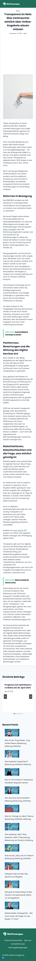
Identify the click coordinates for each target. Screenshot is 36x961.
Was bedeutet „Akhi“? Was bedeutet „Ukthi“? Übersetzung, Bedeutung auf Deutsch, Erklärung (19, 837)
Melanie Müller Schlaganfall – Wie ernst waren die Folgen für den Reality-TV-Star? (19, 916)
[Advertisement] (18, 55)
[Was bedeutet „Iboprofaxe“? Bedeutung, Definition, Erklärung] (12, 754)
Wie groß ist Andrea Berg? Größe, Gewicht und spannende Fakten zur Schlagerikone (18, 895)
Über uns (27, 940)
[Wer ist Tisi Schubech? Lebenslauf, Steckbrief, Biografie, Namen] (12, 772)
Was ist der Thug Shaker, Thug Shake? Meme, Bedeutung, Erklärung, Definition (17, 743)
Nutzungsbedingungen (18, 947)
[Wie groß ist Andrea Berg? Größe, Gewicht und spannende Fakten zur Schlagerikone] (12, 884)
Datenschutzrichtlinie (13, 940)
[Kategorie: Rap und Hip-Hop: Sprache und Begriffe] (12, 866)
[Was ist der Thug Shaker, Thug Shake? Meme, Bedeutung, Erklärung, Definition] (12, 732)
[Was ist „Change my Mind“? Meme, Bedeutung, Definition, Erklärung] (12, 808)
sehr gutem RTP (20, 530)
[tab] (14, 713)
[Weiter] (30, 696)
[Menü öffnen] (32, 3)
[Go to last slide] (5, 696)
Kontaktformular (18, 944)
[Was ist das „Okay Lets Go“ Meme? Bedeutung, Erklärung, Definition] (12, 848)
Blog (18, 11)
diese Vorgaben (9, 229)
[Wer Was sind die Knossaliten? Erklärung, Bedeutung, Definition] (12, 790)
